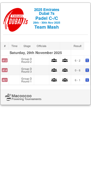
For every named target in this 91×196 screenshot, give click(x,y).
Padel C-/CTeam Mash (46, 18)
